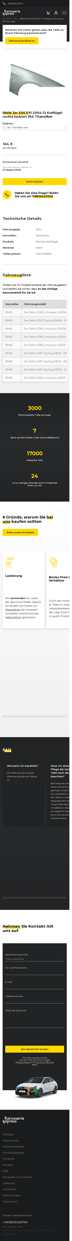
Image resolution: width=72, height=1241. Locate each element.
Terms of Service (45, 1062)
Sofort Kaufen (34, 181)
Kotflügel (8, 1134)
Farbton (8, 123)
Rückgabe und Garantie (17, 1177)
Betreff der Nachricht (16, 955)
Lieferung (9, 1183)
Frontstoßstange (13, 1152)
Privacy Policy (23, 1062)
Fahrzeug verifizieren (22, 41)
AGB (5, 1171)
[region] (34, 589)
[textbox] (35, 127)
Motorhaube (10, 1140)
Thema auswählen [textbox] (14, 959)
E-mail (8, 982)
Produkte (9, 1158)
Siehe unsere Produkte (20, 532)
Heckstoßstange (13, 1146)
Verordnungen (12, 1195)
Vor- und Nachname (16, 968)
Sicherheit (9, 1189)
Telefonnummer (14, 996)
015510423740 (42, 196)
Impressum (10, 1201)
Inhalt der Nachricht (15, 1011)
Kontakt (8, 1164)
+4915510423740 (15, 1222)
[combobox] (35, 127)
